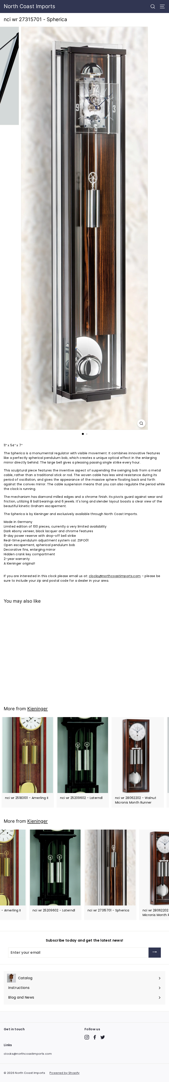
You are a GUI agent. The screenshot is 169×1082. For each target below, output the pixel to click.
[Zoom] (141, 423)
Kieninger (37, 708)
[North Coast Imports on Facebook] (94, 1037)
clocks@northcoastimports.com (115, 576)
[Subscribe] (155, 953)
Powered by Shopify (64, 1073)
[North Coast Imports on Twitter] (102, 1037)
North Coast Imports (29, 6)
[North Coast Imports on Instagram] (86, 1037)
